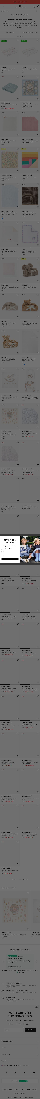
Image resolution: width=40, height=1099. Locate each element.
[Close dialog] (39, 537)
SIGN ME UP (10, 559)
